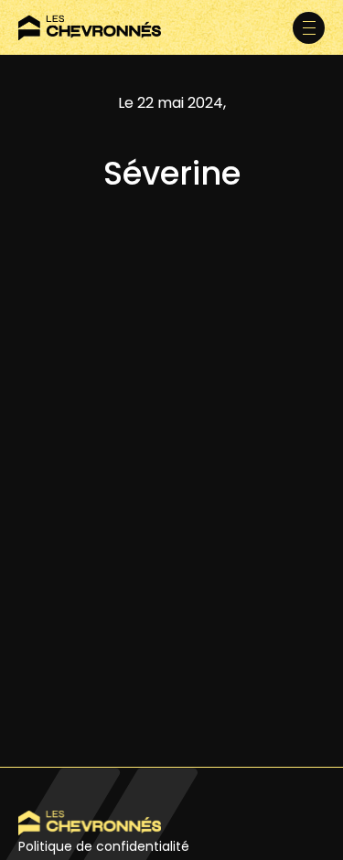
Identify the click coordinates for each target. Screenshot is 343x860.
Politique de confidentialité (103, 846)
